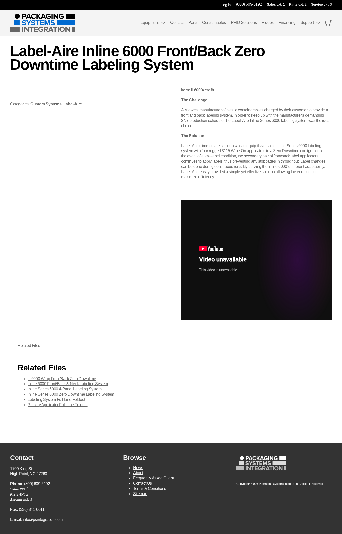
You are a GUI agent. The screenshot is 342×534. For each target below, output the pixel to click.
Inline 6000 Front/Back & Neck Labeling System (68, 384)
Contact (176, 22)
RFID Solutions (244, 22)
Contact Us (142, 483)
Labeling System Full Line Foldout (56, 399)
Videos (268, 22)
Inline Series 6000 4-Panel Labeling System (64, 389)
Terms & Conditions (149, 488)
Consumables (214, 22)
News (138, 468)
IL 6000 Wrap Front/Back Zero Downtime (62, 379)
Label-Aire (72, 104)
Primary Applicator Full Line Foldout (58, 405)
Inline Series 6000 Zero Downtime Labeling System (71, 394)
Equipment (149, 22)
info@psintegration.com (43, 519)
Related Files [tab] (29, 345)
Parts (192, 22)
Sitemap (140, 494)
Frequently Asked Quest (153, 478)
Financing (287, 22)
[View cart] (328, 22)
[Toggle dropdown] (163, 23)
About (138, 473)
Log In (226, 5)
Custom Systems (45, 104)
